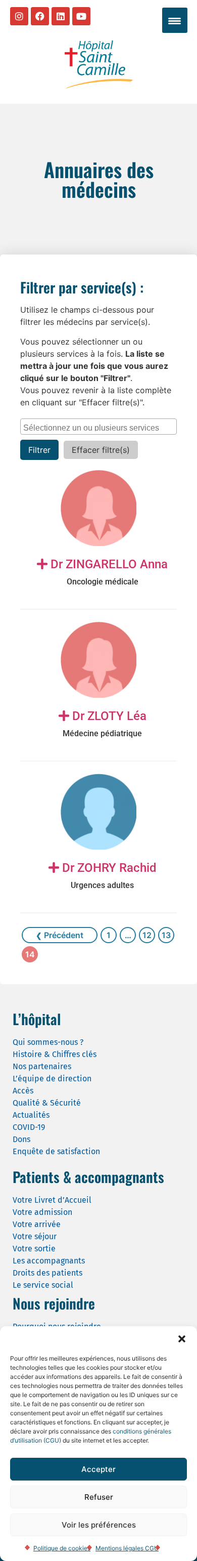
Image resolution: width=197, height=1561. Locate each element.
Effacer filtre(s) (101, 450)
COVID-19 (29, 1127)
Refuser (98, 1497)
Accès (23, 1090)
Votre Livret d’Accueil (52, 1200)
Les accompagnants (49, 1260)
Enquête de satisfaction (56, 1151)
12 (147, 935)
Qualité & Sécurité (47, 1103)
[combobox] (98, 426)
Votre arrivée (37, 1224)
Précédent (62, 935)
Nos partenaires (42, 1066)
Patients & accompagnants (88, 1176)
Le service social (43, 1285)
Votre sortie (34, 1248)
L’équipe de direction (52, 1078)
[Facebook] (40, 16)
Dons (21, 1139)
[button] (182, 1339)
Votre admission (42, 1212)
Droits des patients (47, 1273)
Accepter (98, 1469)
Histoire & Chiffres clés (54, 1054)
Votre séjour (35, 1236)
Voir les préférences (99, 1525)
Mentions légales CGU (127, 1548)
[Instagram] (19, 16)
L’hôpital (37, 1018)
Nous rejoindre (54, 1303)
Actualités (31, 1115)
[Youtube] (81, 16)
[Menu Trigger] (174, 20)
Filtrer (39, 450)
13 (166, 935)
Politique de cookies (61, 1548)
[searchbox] (99, 426)
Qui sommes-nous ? (48, 1042)
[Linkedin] (61, 16)
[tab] (102, 571)
